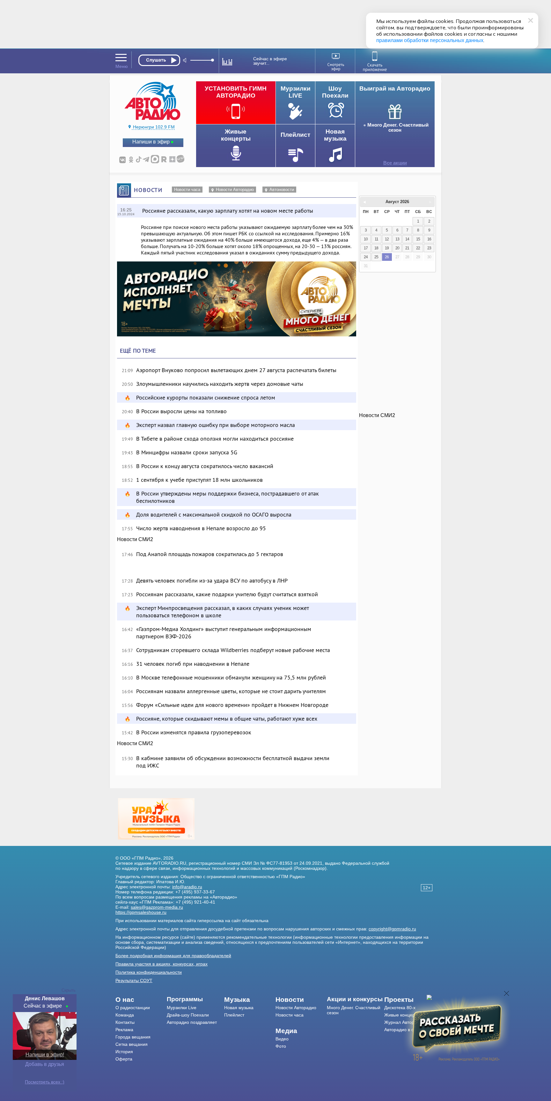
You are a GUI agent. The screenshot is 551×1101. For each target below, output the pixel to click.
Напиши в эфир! (45, 1054)
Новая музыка (238, 1007)
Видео (282, 1038)
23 (429, 248)
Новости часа (187, 189)
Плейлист (234, 1014)
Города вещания (133, 1036)
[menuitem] (141, 999)
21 (407, 248)
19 (387, 248)
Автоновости (281, 189)
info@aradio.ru (187, 886)
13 (397, 239)
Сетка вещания (131, 1044)
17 (366, 248)
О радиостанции (132, 1007)
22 (418, 248)
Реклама (124, 1029)
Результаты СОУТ (133, 980)
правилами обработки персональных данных (429, 40)
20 (397, 248)
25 (376, 257)
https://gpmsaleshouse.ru (140, 912)
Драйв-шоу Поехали (188, 1014)
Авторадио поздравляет (192, 1022)
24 (366, 257)
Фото (281, 1046)
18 (376, 248)
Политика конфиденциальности (148, 972)
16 (429, 239)
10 (366, 239)
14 (407, 239)
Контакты (125, 1022)
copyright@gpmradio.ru (392, 928)
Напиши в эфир (151, 141)
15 (418, 239)
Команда (124, 1014)
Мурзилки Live (181, 1007)
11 (376, 239)
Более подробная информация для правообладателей (173, 955)
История (124, 1051)
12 (387, 239)
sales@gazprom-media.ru (157, 907)
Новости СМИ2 (135, 539)
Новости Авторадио (235, 189)
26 (387, 257)
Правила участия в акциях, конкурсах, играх (161, 963)
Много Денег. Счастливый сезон (398, 127)
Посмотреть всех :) (44, 1081)
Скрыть (69, 990)
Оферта (123, 1058)
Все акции (395, 162)
